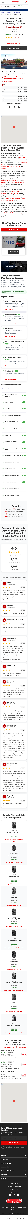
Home (2, 12)
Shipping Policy (21, 1207)
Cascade (3, 168)
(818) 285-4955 (8, 81)
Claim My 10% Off (13, 1142)
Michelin (3, 166)
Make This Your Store (14, 43)
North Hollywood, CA (18, 12)
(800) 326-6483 (14, 1189)
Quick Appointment (14, 48)
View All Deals (14, 229)
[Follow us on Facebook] (9, 1195)
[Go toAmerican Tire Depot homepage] (15, 2)
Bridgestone (16, 166)
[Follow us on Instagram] (14, 1195)
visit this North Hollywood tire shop (11, 213)
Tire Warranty (14, 1209)
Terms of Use (13, 1207)
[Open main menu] (3, 2)
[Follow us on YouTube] (18, 1195)
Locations (8, 12)
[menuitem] (14, 1054)
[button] (14, 128)
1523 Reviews (18, 37)
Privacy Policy (20, 1147)
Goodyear (9, 166)
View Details (13, 252)
